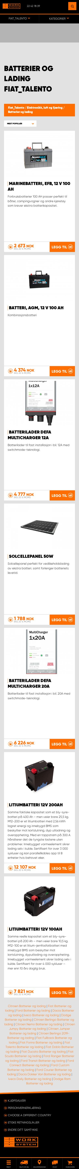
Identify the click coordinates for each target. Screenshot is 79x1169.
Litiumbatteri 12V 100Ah (35, 929)
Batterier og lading (20, 112)
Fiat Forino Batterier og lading (41, 1042)
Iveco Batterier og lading (41, 1015)
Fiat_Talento (16, 107)
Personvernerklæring (24, 1107)
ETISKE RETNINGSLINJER (23, 1122)
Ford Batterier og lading (33, 1010)
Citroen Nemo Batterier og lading (38, 1024)
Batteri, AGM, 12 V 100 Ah (36, 308)
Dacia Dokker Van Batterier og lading (44, 1074)
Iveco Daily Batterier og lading (29, 1079)
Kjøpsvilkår (17, 1100)
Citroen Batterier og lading (27, 1006)
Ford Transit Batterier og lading (43, 1061)
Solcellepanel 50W (31, 556)
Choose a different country (29, 1115)
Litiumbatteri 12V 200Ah (36, 805)
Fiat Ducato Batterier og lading (43, 1051)
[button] (20, 123)
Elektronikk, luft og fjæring (45, 107)
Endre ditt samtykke (23, 1129)
